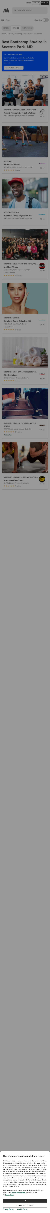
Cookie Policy (22, 1209)
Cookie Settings (25, 1205)
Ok (25, 1200)
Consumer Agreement (18, 1193)
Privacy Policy (9, 1195)
